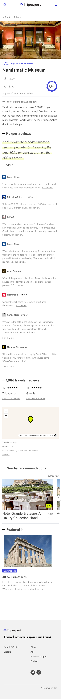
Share (12, 78)
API (32, 651)
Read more (40, 589)
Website (5, 454)
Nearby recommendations (26, 468)
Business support (38, 656)
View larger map (9, 442)
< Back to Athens (12, 17)
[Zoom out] (6, 415)
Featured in (15, 529)
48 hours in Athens (14, 577)
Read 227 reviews (11, 398)
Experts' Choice (11, 647)
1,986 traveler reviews (22, 380)
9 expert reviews (18, 133)
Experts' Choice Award (21, 63)
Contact (34, 661)
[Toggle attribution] (55, 435)
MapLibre (23, 435)
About (33, 647)
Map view (54, 476)
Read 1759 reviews (35, 398)
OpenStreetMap (36, 435)
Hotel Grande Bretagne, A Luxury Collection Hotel (21, 515)
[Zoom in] (6, 411)
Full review (47, 187)
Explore (7, 651)
